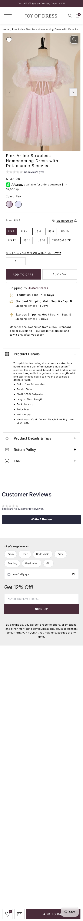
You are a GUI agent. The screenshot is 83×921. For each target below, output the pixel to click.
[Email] (19, 914)
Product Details (27, 354)
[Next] (73, 92)
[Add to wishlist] (9, 40)
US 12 (12, 240)
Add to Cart (23, 274)
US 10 (65, 231)
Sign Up (41, 609)
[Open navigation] (9, 15)
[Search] (70, 15)
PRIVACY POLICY (27, 632)
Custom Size (61, 240)
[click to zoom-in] (74, 40)
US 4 (24, 231)
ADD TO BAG (53, 914)
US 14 (27, 240)
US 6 (38, 231)
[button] (25, 172)
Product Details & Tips (32, 438)
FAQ (17, 461)
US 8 (51, 231)
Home (6, 29)
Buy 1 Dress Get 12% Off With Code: (33, 253)
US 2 (11, 231)
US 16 (41, 240)
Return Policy (25, 449)
